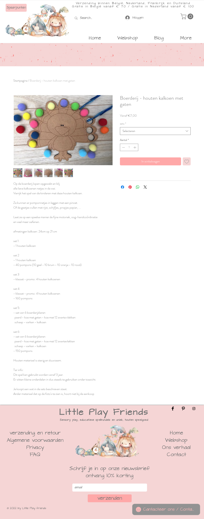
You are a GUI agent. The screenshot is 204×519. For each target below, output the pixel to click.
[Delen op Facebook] (122, 187)
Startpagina (20, 80)
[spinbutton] (129, 147)
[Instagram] (194, 409)
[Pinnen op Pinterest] (130, 187)
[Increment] (135, 147)
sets (123, 124)
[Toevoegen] (187, 161)
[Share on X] (145, 187)
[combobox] (155, 131)
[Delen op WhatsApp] (137, 187)
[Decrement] (123, 147)
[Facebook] (173, 409)
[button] (187, 16)
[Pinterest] (183, 409)
